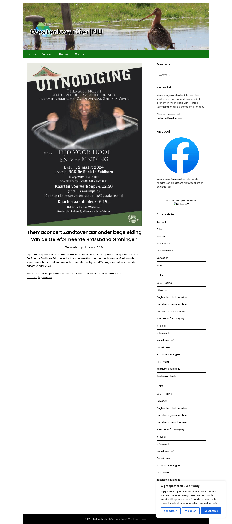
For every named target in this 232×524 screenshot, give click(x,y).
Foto (159, 229)
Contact (80, 54)
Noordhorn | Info (166, 340)
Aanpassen (170, 510)
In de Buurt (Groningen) (170, 318)
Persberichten (165, 250)
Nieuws (31, 54)
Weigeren (190, 510)
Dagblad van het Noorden (172, 297)
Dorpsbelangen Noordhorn (172, 304)
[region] (191, 499)
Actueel (161, 222)
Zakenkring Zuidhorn (168, 368)
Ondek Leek (163, 347)
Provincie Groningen (168, 354)
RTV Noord (163, 361)
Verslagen (162, 258)
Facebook (177, 179)
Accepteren (211, 510)
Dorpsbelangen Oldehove (172, 311)
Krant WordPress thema (134, 519)
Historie (64, 54)
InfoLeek (161, 325)
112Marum (162, 290)
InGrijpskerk (163, 333)
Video (160, 265)
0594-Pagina (164, 283)
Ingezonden (163, 243)
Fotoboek (48, 54)
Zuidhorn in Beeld (166, 376)
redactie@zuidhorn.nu (169, 118)
